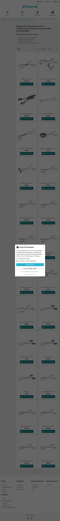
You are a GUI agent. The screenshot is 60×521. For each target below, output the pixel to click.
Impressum (33, 274)
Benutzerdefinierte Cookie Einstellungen (30, 271)
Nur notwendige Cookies (30, 268)
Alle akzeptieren (30, 264)
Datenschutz (27, 274)
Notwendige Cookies (24, 258)
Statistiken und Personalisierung (27, 261)
